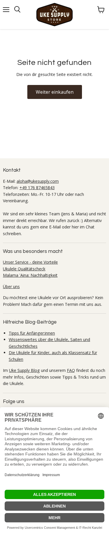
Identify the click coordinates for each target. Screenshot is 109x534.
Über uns (11, 286)
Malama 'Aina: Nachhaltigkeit (30, 275)
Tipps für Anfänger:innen (32, 333)
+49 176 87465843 (37, 187)
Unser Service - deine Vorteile (30, 262)
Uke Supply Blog (24, 370)
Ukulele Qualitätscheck (24, 269)
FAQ (71, 370)
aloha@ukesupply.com (38, 181)
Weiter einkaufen (55, 92)
